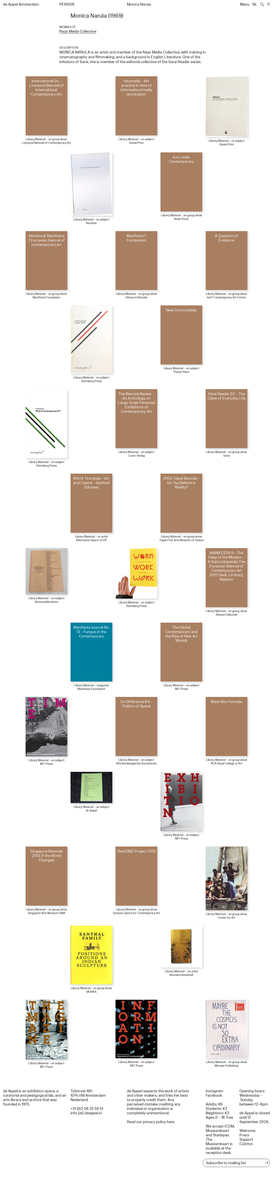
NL (254, 4)
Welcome (247, 1130)
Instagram (214, 1091)
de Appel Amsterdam (21, 4)
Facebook (214, 1095)
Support (246, 1139)
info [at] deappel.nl (86, 1113)
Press (244, 1135)
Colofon (246, 1144)
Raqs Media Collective (77, 31)
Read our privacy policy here (150, 1122)
